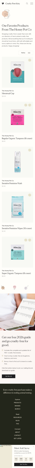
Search (17, 409)
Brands (17, 406)
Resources (18, 417)
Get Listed (17, 438)
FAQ (17, 423)
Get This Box (23, 464)
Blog (17, 420)
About (17, 432)
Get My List (8, 376)
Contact (17, 435)
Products (17, 402)
